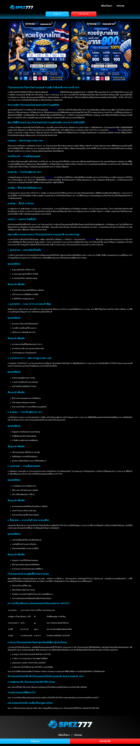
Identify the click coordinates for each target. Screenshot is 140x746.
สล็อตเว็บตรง (106, 6)
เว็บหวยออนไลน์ (54, 92)
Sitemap (120, 6)
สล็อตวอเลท (52, 110)
